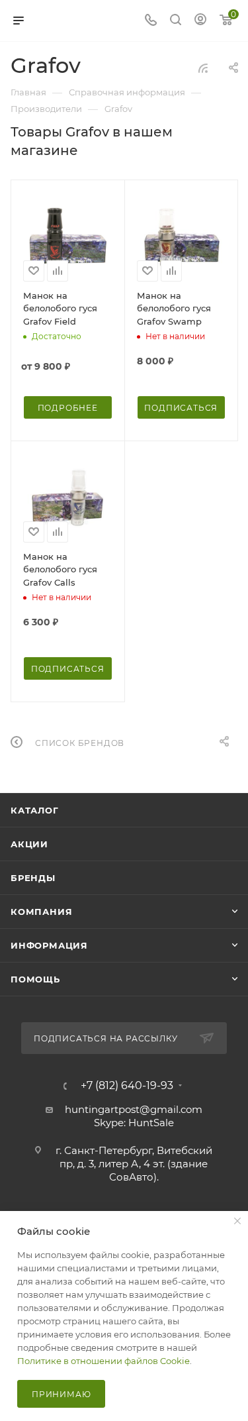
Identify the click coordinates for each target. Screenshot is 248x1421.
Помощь (35, 979)
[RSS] (203, 68)
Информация (49, 945)
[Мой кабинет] (200, 21)
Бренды (33, 877)
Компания (41, 911)
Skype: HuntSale (134, 1122)
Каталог (35, 810)
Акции (29, 844)
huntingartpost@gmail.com (133, 1109)
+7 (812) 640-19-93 (127, 1085)
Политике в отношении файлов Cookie (103, 1360)
